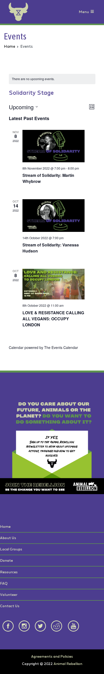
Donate (6, 560)
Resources (9, 572)
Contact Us (9, 606)
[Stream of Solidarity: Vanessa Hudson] (53, 215)
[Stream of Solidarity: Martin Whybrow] (53, 146)
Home (5, 526)
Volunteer (8, 594)
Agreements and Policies (52, 656)
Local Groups (11, 549)
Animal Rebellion (68, 663)
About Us (8, 538)
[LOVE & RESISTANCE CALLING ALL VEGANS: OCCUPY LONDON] (53, 284)
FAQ (4, 583)
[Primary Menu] (92, 12)
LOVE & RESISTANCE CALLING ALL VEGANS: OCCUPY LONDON (53, 319)
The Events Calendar (61, 347)
